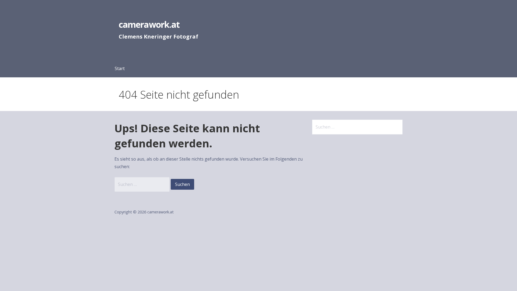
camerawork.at (149, 24)
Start (120, 68)
